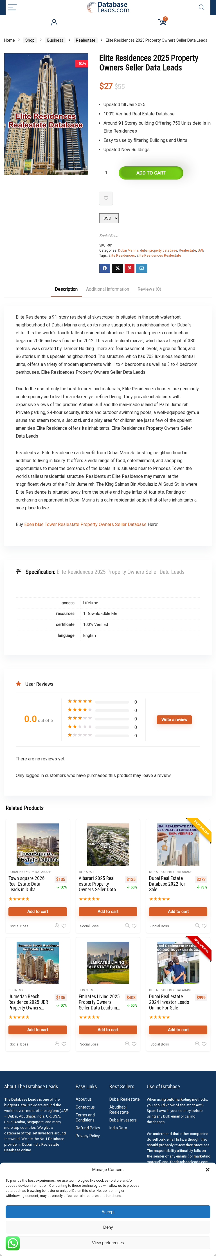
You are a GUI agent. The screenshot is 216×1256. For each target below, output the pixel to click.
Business (55, 40)
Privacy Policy (88, 1136)
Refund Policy (88, 1128)
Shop (30, 40)
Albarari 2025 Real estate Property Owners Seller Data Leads (97, 887)
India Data (118, 1128)
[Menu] (12, 7)
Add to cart (151, 173)
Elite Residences (122, 256)
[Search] (201, 7)
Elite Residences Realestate (159, 256)
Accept (108, 1211)
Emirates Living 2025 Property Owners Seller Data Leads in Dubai (99, 1005)
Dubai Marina (128, 250)
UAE (201, 250)
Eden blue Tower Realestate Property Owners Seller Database (85, 524)
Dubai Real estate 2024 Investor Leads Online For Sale (169, 1002)
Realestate (85, 40)
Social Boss (108, 236)
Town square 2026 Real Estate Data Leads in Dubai (26, 884)
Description (66, 289)
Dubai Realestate (124, 1099)
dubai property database (158, 250)
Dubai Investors (123, 1120)
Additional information (107, 289)
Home (9, 40)
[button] (207, 1169)
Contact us (85, 1107)
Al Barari (86, 872)
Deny (108, 1227)
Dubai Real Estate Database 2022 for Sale (167, 884)
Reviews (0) (149, 289)
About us (84, 1099)
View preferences (108, 1242)
